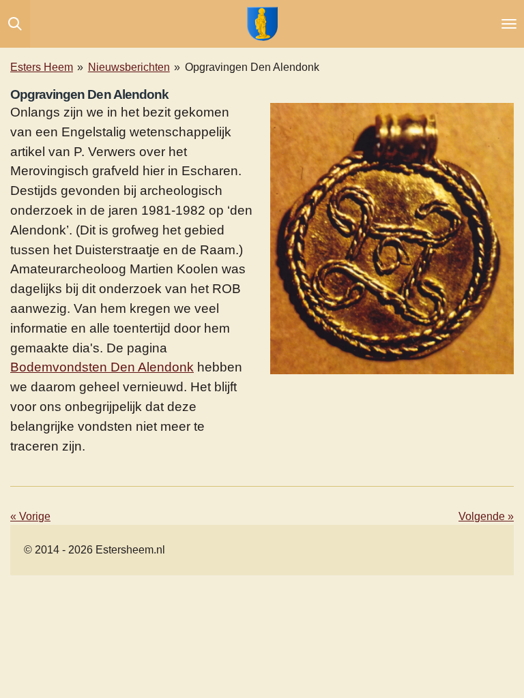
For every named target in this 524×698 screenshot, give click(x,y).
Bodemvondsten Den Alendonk (102, 367)
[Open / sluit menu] (509, 24)
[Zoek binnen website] (15, 24)
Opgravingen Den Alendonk (252, 67)
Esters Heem (41, 67)
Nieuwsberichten (129, 67)
